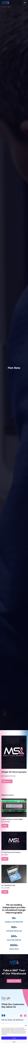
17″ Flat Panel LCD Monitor (11, 852)
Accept (14, 1038)
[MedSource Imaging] (5, 2)
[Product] (14, 808)
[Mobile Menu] (25, 2)
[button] (26, 1025)
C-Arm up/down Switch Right (12, 819)
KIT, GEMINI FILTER (8, 885)
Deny (14, 1041)
